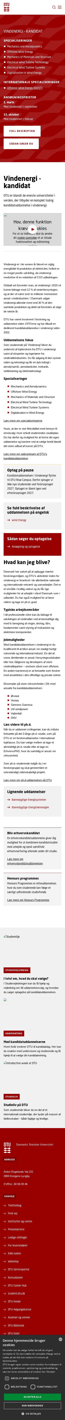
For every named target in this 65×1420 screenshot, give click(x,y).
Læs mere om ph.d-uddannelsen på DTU (28, 780)
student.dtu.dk (16, 1293)
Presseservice (16, 1229)
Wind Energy (19, 520)
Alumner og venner (19, 1317)
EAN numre (14, 1253)
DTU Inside (14, 1301)
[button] (59, 7)
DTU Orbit (14, 1333)
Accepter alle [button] (32, 1396)
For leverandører (17, 1245)
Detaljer (51, 1371)
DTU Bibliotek (16, 1325)
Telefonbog (14, 1205)
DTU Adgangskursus (19, 1309)
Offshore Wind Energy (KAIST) (25, 88)
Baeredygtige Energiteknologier (30, 807)
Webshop (13, 1261)
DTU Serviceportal (18, 1269)
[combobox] (60, 1339)
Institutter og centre (20, 1221)
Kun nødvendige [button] (32, 1405)
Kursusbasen (15, 1277)
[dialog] (32, 1377)
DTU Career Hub (17, 1285)
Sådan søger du (21, 143)
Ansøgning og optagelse (26, 546)
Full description (22, 131)
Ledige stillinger (17, 1237)
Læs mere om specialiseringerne (23, 420)
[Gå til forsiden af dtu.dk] (7, 7)
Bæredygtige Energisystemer (29, 799)
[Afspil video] (32, 229)
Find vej (12, 1213)
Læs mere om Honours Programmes (28, 900)
